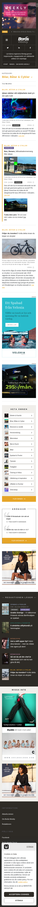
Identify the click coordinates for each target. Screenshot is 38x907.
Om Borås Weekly (8, 819)
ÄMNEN (11, 64)
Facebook (5, 837)
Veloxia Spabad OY (21, 607)
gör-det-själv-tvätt (18, 94)
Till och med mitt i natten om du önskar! (15, 217)
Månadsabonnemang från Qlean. (18, 152)
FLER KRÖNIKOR (18, 540)
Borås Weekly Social (9, 842)
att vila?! (17, 529)
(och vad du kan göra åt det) (21, 659)
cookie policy (22, 882)
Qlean (8, 125)
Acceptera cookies (19, 894)
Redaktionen (6, 824)
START (5, 64)
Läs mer (21, 136)
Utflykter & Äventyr (20, 623)
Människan (15, 638)
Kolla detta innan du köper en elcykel (18, 234)
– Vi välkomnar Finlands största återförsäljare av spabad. (23, 615)
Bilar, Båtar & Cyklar (13, 89)
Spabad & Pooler (18, 604)
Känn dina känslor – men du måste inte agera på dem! (22, 644)
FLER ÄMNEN (18, 499)
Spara (29, 125)
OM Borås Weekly (23, 64)
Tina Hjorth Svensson (17, 522)
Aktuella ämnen (7, 814)
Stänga (30, 847)
